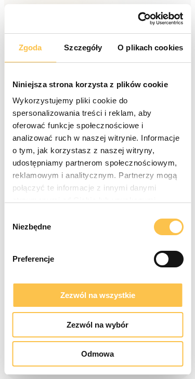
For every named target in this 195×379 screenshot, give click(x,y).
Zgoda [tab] (30, 47)
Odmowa (97, 353)
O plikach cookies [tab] (150, 47)
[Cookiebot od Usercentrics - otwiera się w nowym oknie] (139, 18)
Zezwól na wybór (97, 324)
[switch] (168, 259)
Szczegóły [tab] (83, 47)
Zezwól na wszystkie (97, 295)
